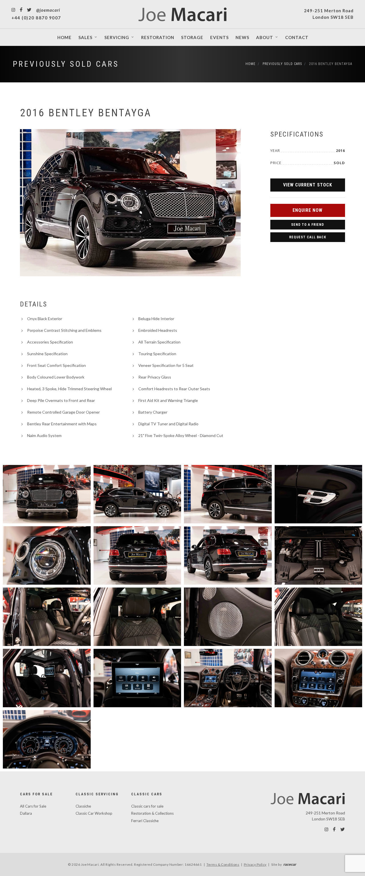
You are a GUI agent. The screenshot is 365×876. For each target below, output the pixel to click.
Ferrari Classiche (145, 820)
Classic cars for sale (147, 806)
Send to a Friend (307, 225)
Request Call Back (307, 237)
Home (251, 64)
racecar (289, 864)
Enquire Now (308, 210)
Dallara (26, 813)
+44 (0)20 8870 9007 (36, 17)
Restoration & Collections (152, 813)
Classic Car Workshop (94, 813)
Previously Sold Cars (66, 64)
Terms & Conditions (223, 864)
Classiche (83, 806)
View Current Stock (307, 185)
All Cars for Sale (33, 806)
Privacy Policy (255, 864)
